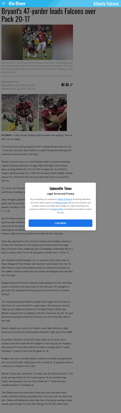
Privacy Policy (62, 202)
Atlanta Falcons (106, 3)
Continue (60, 223)
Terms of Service (65, 199)
